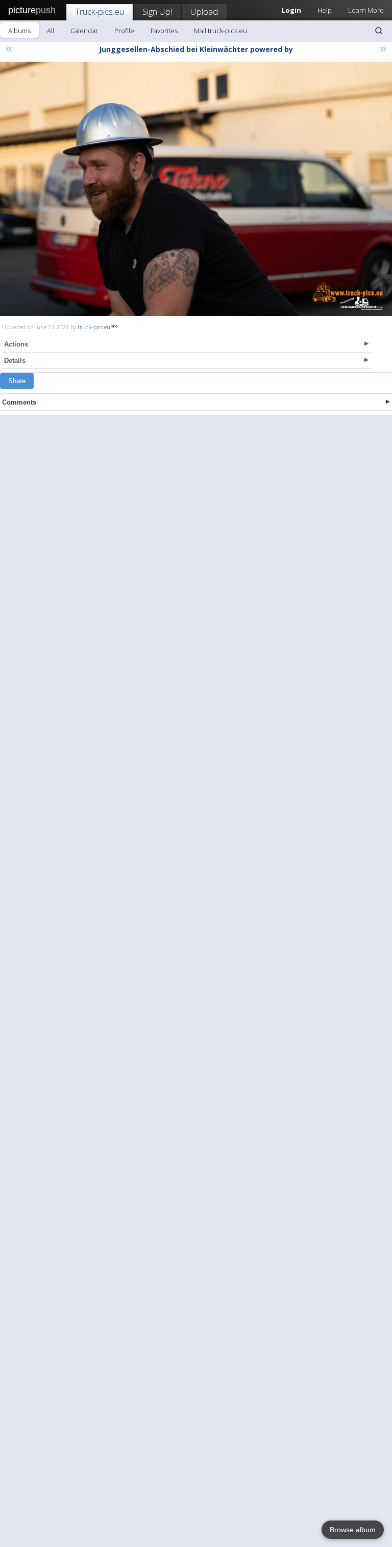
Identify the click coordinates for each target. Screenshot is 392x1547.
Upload (204, 11)
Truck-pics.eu (99, 11)
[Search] (379, 30)
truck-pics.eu (94, 327)
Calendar (84, 30)
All (50, 30)
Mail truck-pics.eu (220, 30)
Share (17, 381)
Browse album (353, 1530)
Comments (19, 402)
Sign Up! (157, 11)
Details (15, 360)
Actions (16, 344)
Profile (124, 30)
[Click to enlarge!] (196, 189)
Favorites (164, 30)
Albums (19, 30)
